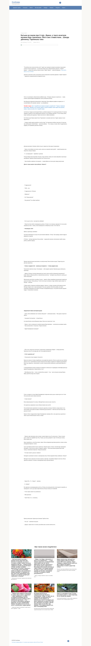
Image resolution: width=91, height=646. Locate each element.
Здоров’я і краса (16, 7)
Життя (31, 7)
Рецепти (58, 7)
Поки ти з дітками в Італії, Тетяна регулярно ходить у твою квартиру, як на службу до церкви (67, 595)
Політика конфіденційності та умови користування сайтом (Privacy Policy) (27, 642)
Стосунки (25, 7)
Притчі (63, 7)
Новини (51, 7)
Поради (45, 7)
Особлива (16, 2)
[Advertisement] (45, 20)
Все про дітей (38, 7)
